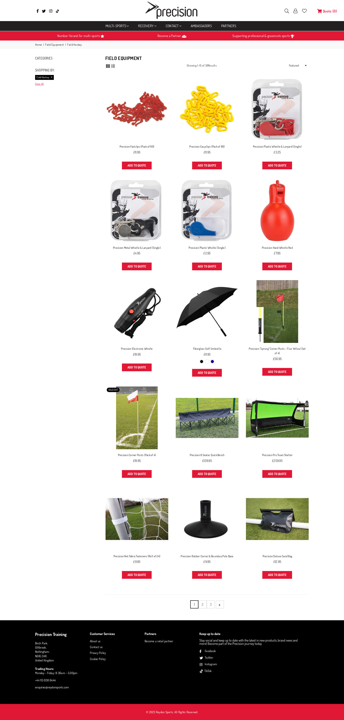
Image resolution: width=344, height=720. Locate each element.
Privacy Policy (98, 653)
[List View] (113, 65)
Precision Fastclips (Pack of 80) (137, 146)
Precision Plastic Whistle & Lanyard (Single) (277, 146)
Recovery (146, 26)
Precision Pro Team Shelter (277, 455)
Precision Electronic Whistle (137, 348)
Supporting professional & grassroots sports (261, 36)
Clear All (39, 83)
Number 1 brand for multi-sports (79, 36)
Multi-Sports (116, 26)
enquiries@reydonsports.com (52, 687)
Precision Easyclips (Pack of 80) (207, 146)
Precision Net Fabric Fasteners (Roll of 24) (136, 556)
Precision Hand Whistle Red (277, 247)
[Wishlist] (304, 10)
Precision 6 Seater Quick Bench (207, 455)
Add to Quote (137, 165)
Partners (228, 26)
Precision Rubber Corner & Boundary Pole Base (207, 556)
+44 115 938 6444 (45, 680)
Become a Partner (169, 36)
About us (95, 641)
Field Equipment (54, 44)
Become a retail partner (159, 641)
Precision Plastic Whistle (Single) (207, 247)
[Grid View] (107, 65)
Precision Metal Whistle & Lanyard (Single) (137, 247)
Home (38, 44)
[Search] (286, 10)
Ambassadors (201, 26)
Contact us (96, 647)
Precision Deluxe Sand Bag (277, 556)
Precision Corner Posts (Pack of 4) (137, 455)
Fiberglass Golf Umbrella (207, 348)
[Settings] (295, 10)
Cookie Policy (98, 659)
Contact (172, 26)
